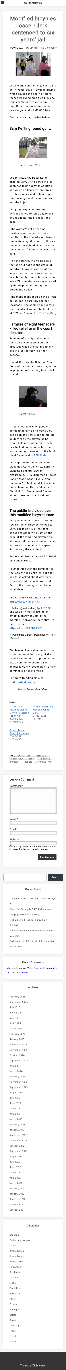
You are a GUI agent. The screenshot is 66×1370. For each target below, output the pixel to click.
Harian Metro (34, 165)
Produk (13, 1304)
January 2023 (17, 1130)
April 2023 (15, 1114)
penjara (28, 761)
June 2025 (15, 1012)
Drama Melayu (17, 1256)
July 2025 (15, 1007)
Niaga (13, 1283)
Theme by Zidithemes (33, 1365)
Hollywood (15, 1267)
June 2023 (15, 1103)
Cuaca (13, 1245)
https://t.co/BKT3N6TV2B (26, 628)
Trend (13, 1336)
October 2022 (17, 1146)
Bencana (14, 1235)
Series (13, 1315)
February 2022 (17, 1188)
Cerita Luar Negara (20, 1240)
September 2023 (19, 1087)
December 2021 (18, 1199)
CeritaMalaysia (25, 682)
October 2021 (17, 1209)
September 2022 (19, 1151)
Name (14, 819)
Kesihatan (15, 1272)
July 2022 (15, 1162)
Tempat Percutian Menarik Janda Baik (43, 709)
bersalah (41, 755)
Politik (13, 1299)
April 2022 (15, 1178)
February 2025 (17, 1034)
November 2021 (18, 1204)
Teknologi (15, 1325)
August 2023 (17, 1092)
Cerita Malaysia (33, 3)
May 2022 (15, 1172)
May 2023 (15, 1108)
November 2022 (18, 1140)
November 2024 (18, 1050)
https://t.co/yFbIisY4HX (25, 601)
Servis (13, 1320)
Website (14, 839)
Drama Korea (17, 1251)
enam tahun (17, 758)
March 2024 (16, 1071)
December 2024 (18, 1044)
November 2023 (18, 1082)
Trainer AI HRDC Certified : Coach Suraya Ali (33, 901)
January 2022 (17, 1193)
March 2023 (16, 1119)
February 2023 (17, 1124)
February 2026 (17, 996)
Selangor (14, 1309)
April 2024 (15, 1066)
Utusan (31, 414)
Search (55, 877)
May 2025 (15, 1018)
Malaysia (14, 1277)
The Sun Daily (48, 313)
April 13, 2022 (44, 608)
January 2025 (17, 1039)
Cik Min (34, 47)
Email (14, 829)
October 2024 (17, 1055)
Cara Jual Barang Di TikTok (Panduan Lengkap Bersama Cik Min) (30, 912)
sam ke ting (44, 761)
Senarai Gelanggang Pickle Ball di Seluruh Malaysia (33, 933)
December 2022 (18, 1135)
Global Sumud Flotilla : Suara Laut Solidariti (28, 923)
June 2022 (15, 1167)
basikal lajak (24, 755)
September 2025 (19, 1002)
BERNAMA (40, 455)
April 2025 (15, 1023)
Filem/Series (17, 1261)
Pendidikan (15, 1288)
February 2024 (17, 1076)
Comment (16, 785)
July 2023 (15, 1098)
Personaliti (15, 1293)
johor (32, 758)
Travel (13, 1331)
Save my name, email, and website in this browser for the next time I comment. (33, 848)
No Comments (49, 47)
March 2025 (16, 1028)
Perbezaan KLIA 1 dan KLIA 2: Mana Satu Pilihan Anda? (32, 944)
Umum (13, 1341)
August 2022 (17, 1156)
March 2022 (16, 1183)
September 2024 (19, 1060)
